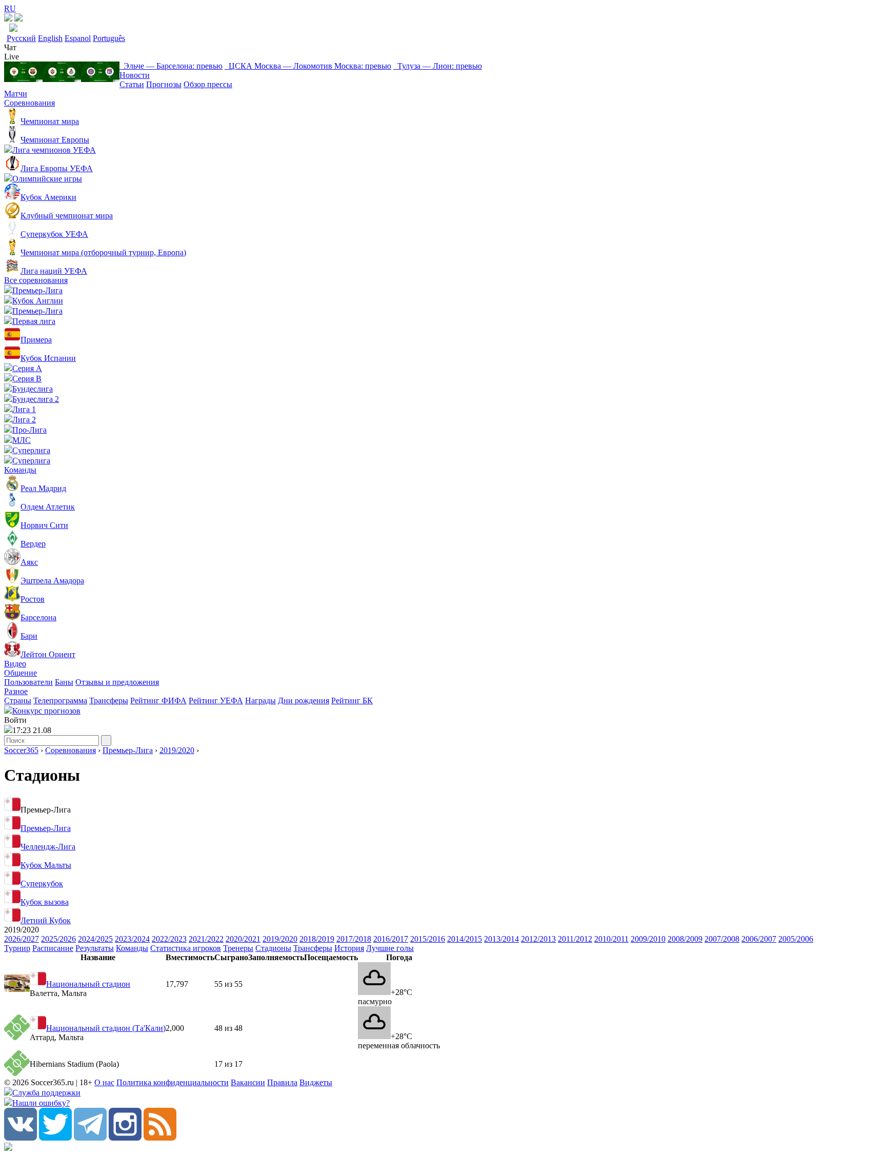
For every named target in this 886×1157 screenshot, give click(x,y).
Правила (282, 1082)
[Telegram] (90, 1137)
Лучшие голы (390, 948)
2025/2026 (58, 939)
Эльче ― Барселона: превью (171, 66)
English (50, 38)
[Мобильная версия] (18, 18)
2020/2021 (243, 939)
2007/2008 (721, 939)
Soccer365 (21, 750)
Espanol (78, 38)
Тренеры (238, 948)
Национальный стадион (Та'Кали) (106, 1028)
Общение (20, 672)
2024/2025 (95, 939)
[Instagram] (125, 1137)
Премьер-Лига (128, 750)
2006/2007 (758, 939)
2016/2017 (390, 939)
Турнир (17, 948)
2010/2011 (611, 939)
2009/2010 (648, 939)
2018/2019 (316, 939)
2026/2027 (21, 939)
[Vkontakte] (20, 1137)
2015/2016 (427, 939)
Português (109, 38)
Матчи (15, 93)
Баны (64, 682)
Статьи (131, 84)
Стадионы (273, 948)
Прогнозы (164, 84)
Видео (15, 663)
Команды (20, 469)
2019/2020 (176, 750)
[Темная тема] (8, 18)
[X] (55, 1137)
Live (11, 56)
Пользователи (28, 682)
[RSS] (160, 1137)
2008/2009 (685, 939)
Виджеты (315, 1082)
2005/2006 (795, 939)
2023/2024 (132, 939)
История (349, 948)
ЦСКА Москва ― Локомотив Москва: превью (308, 66)
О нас (104, 1082)
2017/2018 (353, 939)
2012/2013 (538, 939)
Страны (17, 700)
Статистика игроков (185, 948)
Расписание (52, 948)
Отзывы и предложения (117, 682)
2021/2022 (206, 939)
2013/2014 (501, 939)
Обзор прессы (208, 84)
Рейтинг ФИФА (158, 700)
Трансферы (108, 700)
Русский (21, 38)
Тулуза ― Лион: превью (437, 66)
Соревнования (29, 102)
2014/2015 (464, 939)
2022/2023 (169, 939)
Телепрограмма (60, 700)
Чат (10, 47)
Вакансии (248, 1082)
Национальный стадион (88, 984)
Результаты (94, 948)
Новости (134, 75)
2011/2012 (575, 939)
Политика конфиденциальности (172, 1082)
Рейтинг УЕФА (216, 700)
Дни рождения (303, 700)
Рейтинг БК (352, 700)
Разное (16, 691)
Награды (260, 700)
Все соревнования (36, 280)
